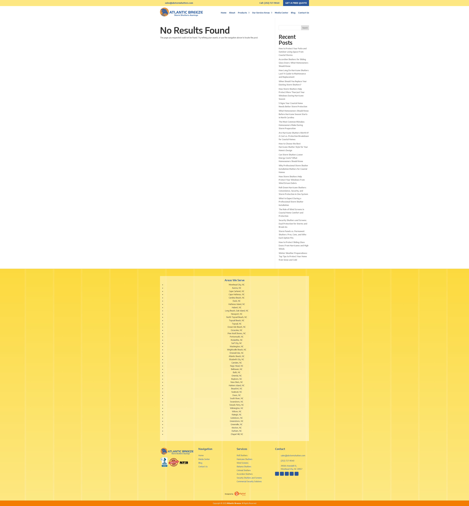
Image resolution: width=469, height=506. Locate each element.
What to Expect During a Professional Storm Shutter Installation (291, 201)
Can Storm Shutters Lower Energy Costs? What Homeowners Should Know (291, 157)
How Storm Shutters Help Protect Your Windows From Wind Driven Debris (292, 179)
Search (305, 28)
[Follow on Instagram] (277, 474)
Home (223, 12)
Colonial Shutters (244, 470)
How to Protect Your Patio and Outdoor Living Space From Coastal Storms (293, 51)
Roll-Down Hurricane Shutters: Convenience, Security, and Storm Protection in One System (293, 190)
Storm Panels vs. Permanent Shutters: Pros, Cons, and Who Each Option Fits (292, 234)
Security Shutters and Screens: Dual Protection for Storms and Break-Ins (293, 223)
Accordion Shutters (245, 474)
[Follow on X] (292, 474)
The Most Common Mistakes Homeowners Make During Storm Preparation (291, 125)
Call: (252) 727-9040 (269, 3)
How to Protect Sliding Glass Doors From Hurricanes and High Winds (293, 245)
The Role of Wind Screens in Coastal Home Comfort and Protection (291, 212)
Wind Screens (242, 463)
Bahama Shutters (244, 466)
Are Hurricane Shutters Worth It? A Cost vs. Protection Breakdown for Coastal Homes (294, 136)
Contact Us (303, 12)
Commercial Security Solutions (249, 481)
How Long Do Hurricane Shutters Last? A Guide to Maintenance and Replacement (294, 73)
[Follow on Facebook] (282, 474)
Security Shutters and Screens (249, 478)
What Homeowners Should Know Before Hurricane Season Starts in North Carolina (294, 114)
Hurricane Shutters (244, 459)
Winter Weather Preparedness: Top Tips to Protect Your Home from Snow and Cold (293, 256)
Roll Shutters (242, 455)
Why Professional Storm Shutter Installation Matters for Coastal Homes (293, 168)
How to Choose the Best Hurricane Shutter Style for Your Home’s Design (293, 146)
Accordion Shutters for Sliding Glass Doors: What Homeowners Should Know (293, 62)
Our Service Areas (261, 12)
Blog (293, 12)
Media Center (281, 12)
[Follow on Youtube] (296, 474)
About (232, 12)
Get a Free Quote (296, 2)
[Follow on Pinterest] (287, 474)
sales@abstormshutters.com (179, 3)
